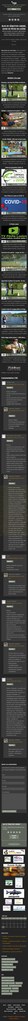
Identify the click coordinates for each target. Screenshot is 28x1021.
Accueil (3, 39)
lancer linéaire (5, 985)
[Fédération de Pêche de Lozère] (9, 882)
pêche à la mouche (14, 991)
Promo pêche (15, 988)
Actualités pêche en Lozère (8, 959)
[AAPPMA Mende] (19, 908)
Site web (4, 786)
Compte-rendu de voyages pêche (10, 961)
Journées (9, 1005)
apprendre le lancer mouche (8, 977)
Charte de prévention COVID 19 (11, 949)
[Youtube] (14, 832)
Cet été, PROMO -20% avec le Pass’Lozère (14, 946)
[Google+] (11, 832)
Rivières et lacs (18, 1007)
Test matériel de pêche (7, 964)
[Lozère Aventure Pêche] (14, 852)
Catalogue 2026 (22, 1011)
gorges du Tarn (19, 983)
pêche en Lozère (5, 991)
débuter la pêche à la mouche (8, 983)
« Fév (24, 916)
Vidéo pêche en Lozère (7, 969)
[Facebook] (8, 832)
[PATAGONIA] (14, 893)
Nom (3, 774)
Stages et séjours (16, 1005)
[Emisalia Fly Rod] (14, 870)
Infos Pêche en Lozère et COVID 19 (12, 951)
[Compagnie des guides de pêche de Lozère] (8, 859)
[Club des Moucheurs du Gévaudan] (7, 908)
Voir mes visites (14, 837)
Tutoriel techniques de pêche (9, 967)
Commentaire (5, 792)
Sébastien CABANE (21, 99)
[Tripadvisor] (17, 832)
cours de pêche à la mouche (8, 980)
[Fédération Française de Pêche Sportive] (8, 901)
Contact (16, 1011)
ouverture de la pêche (6, 988)
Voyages (23, 1005)
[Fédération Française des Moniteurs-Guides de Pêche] (18, 859)
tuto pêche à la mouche (7, 993)
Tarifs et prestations (8, 1011)
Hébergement (20, 1009)
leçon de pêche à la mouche (15, 985)
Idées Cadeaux (11, 1007)
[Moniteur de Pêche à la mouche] (18, 883)
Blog (15, 1013)
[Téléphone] (20, 832)
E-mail (4, 780)
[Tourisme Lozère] (19, 901)
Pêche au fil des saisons (11, 1009)
